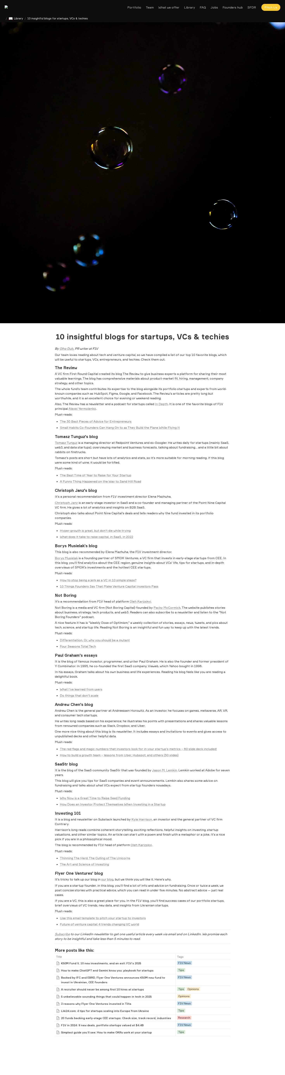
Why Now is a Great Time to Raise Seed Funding (95, 798)
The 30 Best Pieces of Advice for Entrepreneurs (95, 421)
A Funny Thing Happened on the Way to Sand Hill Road (100, 481)
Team (150, 7)
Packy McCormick (167, 608)
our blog (107, 879)
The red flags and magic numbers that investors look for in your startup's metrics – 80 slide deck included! (138, 749)
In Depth (161, 404)
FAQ (203, 7)
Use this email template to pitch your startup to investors (103, 918)
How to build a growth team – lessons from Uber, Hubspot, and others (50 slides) (119, 755)
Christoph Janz (66, 503)
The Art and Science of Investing (84, 864)
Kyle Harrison (141, 819)
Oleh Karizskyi (140, 601)
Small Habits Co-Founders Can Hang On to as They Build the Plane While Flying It (120, 427)
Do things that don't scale (79, 695)
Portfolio (134, 7)
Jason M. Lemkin (164, 770)
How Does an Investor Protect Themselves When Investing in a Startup (113, 804)
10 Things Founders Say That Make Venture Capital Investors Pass (109, 586)
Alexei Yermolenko (82, 409)
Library (189, 7)
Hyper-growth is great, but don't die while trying (95, 530)
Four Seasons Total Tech (78, 646)
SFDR (251, 7)
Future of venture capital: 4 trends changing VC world (99, 924)
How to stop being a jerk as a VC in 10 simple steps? (98, 580)
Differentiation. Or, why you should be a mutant (95, 640)
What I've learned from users (81, 689)
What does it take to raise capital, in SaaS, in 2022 (96, 537)
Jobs (214, 7)
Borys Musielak (66, 558)
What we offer (168, 7)
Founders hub (233, 7)
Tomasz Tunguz (66, 443)
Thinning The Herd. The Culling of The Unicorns (95, 858)
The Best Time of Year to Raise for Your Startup (95, 475)
